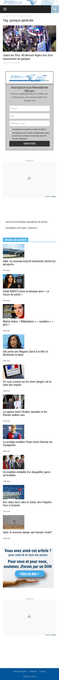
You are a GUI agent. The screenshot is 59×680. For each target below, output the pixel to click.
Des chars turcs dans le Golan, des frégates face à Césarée (27, 503)
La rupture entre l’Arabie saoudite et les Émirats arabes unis (25, 413)
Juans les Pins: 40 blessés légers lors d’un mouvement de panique (28, 57)
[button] (29, 143)
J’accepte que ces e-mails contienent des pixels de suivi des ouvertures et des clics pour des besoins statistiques (30, 136)
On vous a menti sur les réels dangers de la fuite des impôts (27, 383)
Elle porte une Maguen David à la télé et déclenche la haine (25, 353)
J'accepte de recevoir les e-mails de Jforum (29, 129)
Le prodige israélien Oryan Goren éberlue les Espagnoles (28, 443)
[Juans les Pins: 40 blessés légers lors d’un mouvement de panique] (29, 38)
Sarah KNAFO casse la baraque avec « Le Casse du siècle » (26, 293)
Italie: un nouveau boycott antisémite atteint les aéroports (29, 262)
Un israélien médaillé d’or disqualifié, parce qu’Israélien (26, 473)
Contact (42, 671)
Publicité (33, 671)
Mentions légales (20, 671)
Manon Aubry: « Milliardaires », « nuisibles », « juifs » (28, 323)
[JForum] (29, 2)
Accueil (6, 16)
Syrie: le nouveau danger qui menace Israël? (27, 532)
